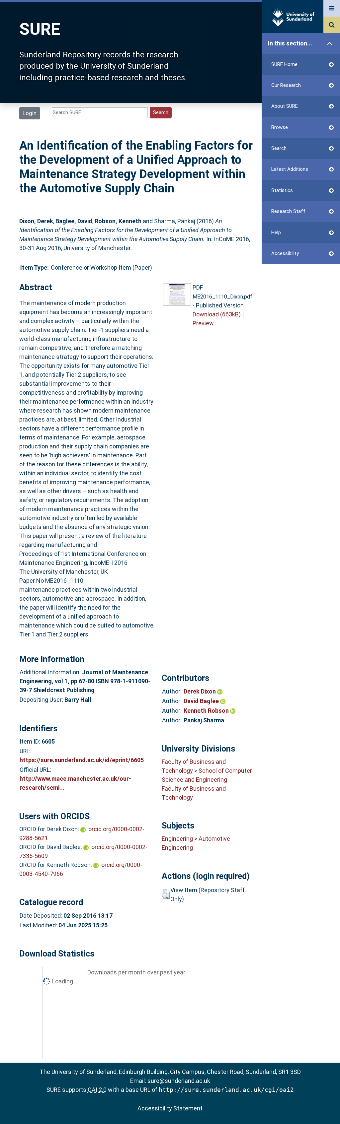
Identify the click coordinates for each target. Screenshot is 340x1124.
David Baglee (202, 700)
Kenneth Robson (207, 710)
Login (30, 113)
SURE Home (284, 64)
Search (279, 148)
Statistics (282, 190)
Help (276, 232)
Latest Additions (289, 169)
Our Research (286, 85)
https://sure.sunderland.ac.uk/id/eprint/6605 (82, 760)
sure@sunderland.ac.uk (178, 1080)
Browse (279, 127)
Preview (203, 323)
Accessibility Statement (170, 1108)
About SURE (284, 106)
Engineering (177, 838)
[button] (166, 894)
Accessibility (285, 253)
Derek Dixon (200, 691)
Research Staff (288, 211)
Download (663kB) (217, 314)
